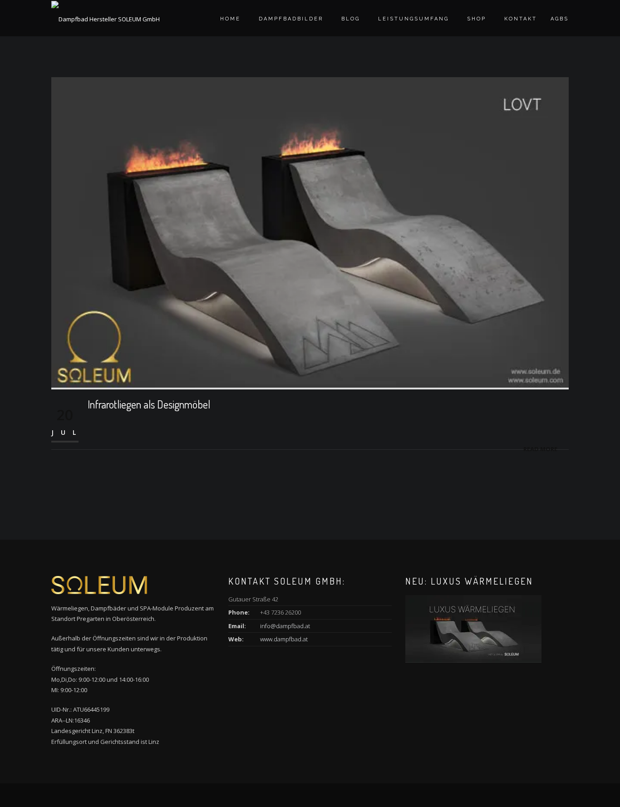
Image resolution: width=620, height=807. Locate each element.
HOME (230, 19)
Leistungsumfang (413, 19)
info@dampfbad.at (285, 626)
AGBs (560, 19)
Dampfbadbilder (291, 19)
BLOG (350, 19)
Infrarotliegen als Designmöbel (149, 404)
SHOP (476, 19)
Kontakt (520, 19)
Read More (540, 449)
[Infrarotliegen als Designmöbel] (310, 231)
